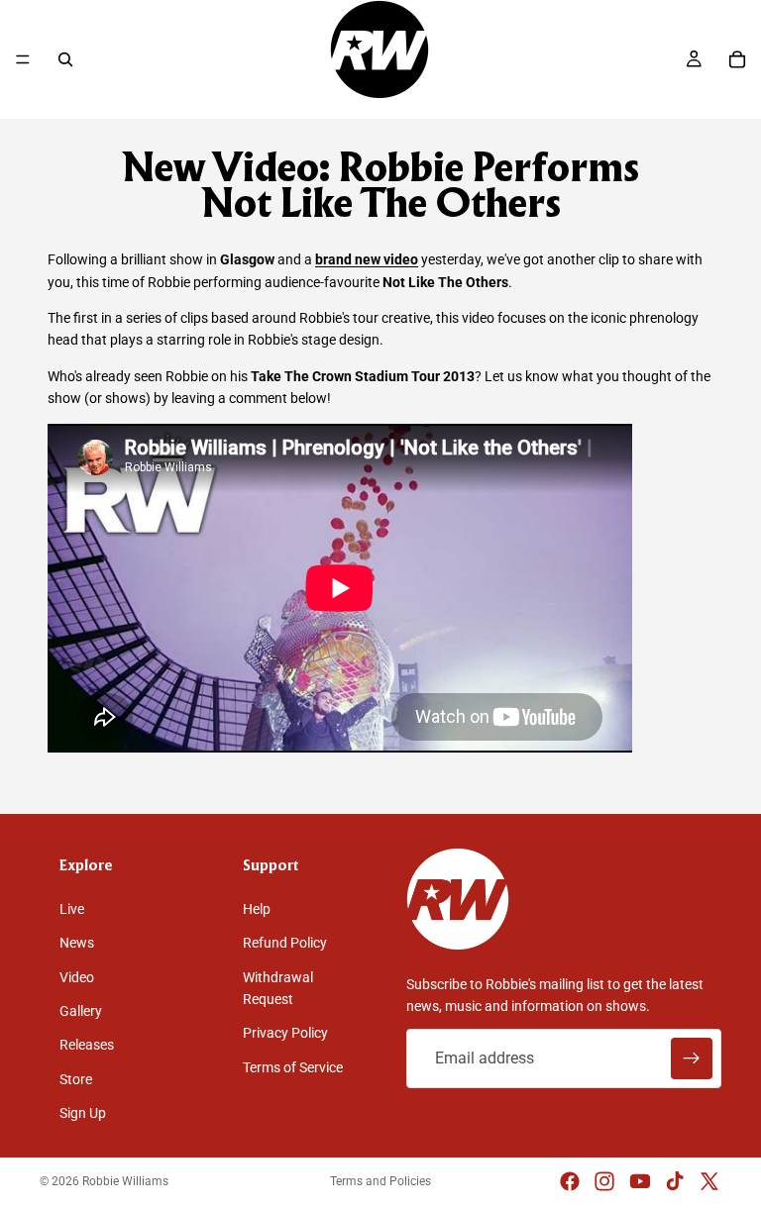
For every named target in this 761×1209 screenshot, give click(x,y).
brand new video (366, 259)
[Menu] (23, 59)
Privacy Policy (285, 1033)
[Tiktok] (675, 1181)
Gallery (80, 1011)
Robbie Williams (125, 1181)
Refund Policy (285, 943)
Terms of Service (293, 1067)
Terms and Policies (380, 1181)
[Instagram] (604, 1181)
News (76, 943)
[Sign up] (691, 1058)
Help (257, 909)
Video (76, 977)
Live (71, 909)
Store (75, 1079)
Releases (86, 1045)
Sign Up (82, 1113)
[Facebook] (570, 1181)
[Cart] (737, 59)
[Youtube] (640, 1181)
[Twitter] (709, 1181)
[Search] (65, 59)
